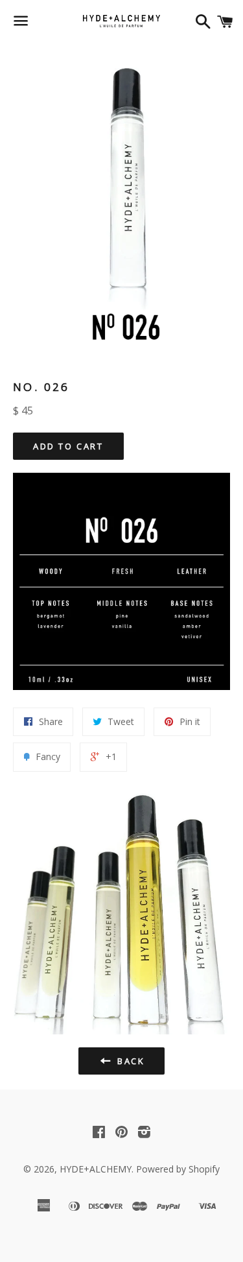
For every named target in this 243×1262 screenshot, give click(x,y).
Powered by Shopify (178, 1169)
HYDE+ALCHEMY (96, 1169)
